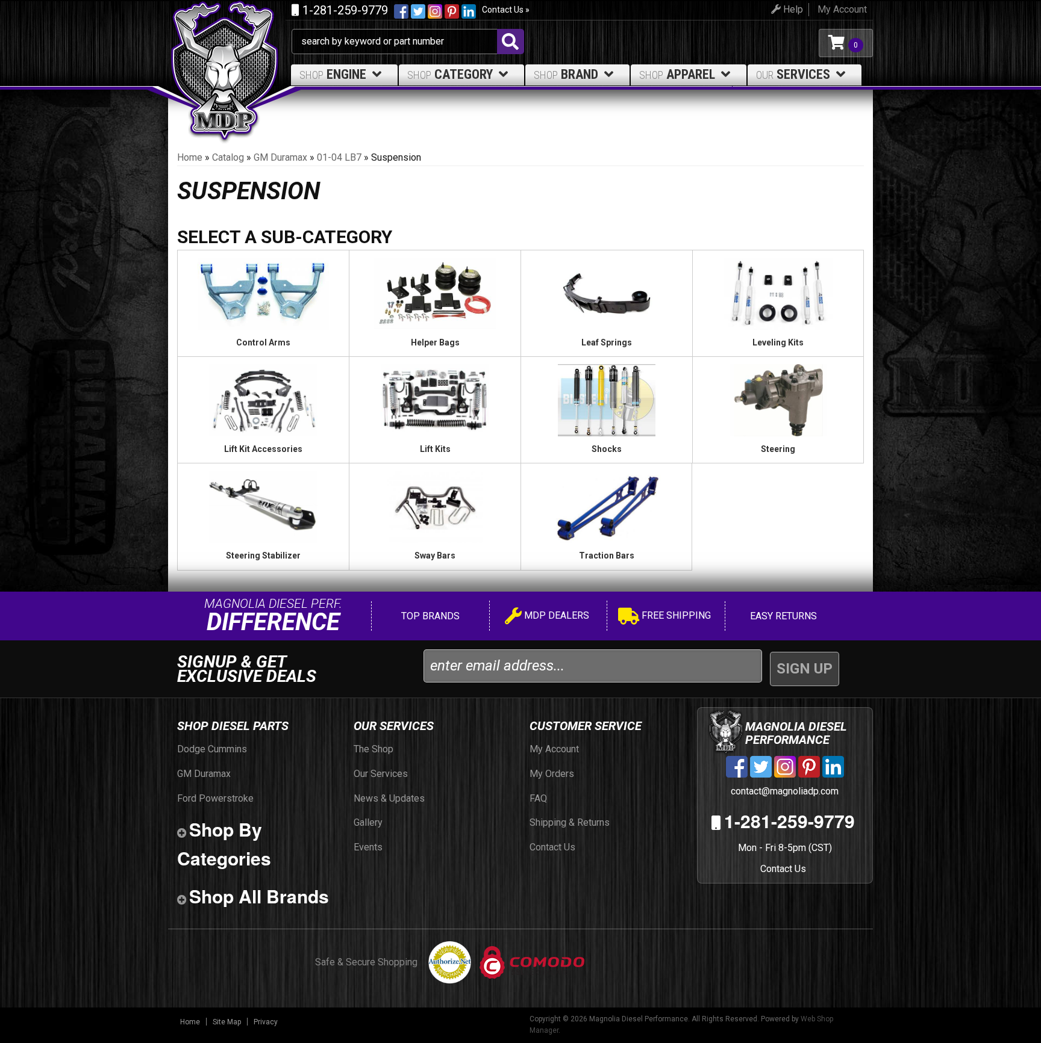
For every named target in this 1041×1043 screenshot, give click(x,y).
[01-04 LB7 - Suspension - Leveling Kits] (778, 292)
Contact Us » (506, 9)
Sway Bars (434, 555)
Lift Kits (435, 449)
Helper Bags (435, 342)
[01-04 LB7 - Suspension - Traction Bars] (606, 506)
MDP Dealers (555, 615)
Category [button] (450, 74)
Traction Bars (606, 555)
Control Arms (263, 342)
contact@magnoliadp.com (783, 791)
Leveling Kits (778, 342)
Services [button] (793, 74)
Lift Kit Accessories (263, 449)
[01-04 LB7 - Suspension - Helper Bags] (435, 292)
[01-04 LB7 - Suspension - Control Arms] (263, 292)
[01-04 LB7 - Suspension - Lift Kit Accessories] (263, 399)
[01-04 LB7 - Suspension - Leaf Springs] (606, 292)
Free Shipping (675, 615)
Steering (778, 449)
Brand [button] (566, 74)
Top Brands (429, 616)
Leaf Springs (606, 342)
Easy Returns (782, 616)
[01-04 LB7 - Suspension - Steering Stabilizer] (263, 506)
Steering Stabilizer (263, 555)
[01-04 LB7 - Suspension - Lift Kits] (435, 399)
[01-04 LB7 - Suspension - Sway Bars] (435, 506)
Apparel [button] (677, 74)
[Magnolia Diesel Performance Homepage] (230, 43)
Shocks (607, 449)
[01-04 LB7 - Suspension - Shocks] (606, 399)
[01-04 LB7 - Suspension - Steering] (778, 399)
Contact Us (783, 868)
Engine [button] (332, 74)
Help (792, 9)
